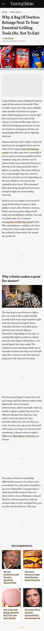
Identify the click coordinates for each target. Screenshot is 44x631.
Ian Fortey (9, 38)
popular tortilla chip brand (19, 221)
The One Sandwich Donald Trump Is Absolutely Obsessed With (11, 577)
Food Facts (15, 12)
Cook (4, 12)
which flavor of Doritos (23, 435)
